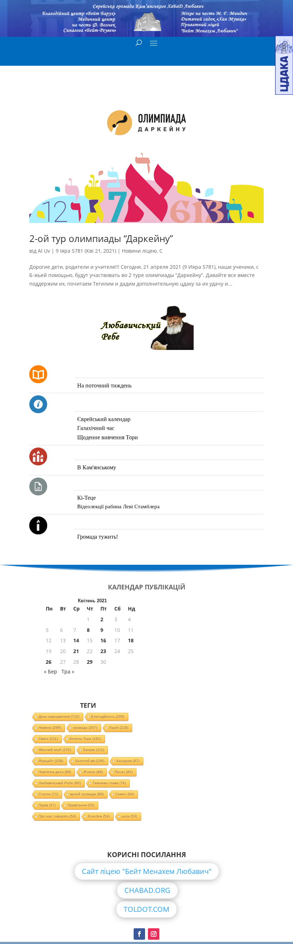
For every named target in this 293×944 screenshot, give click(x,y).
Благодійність (107, 716)
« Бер (50, 671)
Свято (48, 739)
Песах (124, 772)
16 (103, 640)
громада (85, 728)
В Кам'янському (96, 467)
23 (103, 651)
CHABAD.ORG (147, 890)
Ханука (93, 750)
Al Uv (44, 250)
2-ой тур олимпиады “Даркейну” (101, 238)
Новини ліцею (139, 250)
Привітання (81, 805)
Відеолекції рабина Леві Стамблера (118, 506)
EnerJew (99, 816)
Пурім (47, 805)
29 (90, 661)
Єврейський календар (103, 419)
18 (131, 640)
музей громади (87, 794)
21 (76, 651)
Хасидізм (127, 761)
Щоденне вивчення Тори (107, 437)
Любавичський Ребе (60, 783)
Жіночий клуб (55, 750)
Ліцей (118, 728)
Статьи (48, 794)
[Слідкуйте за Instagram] (153, 934)
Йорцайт (51, 761)
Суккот (124, 794)
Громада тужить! (97, 537)
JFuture (93, 772)
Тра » (67, 671)
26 (48, 661)
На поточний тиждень (104, 385)
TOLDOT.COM (146, 909)
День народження (59, 716)
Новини (50, 728)
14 (76, 640)
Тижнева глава (109, 783)
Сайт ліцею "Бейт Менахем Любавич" (147, 871)
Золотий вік (89, 761)
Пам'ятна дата (55, 772)
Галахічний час (95, 428)
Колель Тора (85, 739)
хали (129, 816)
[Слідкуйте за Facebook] (139, 934)
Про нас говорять (57, 816)
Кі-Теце (86, 498)
